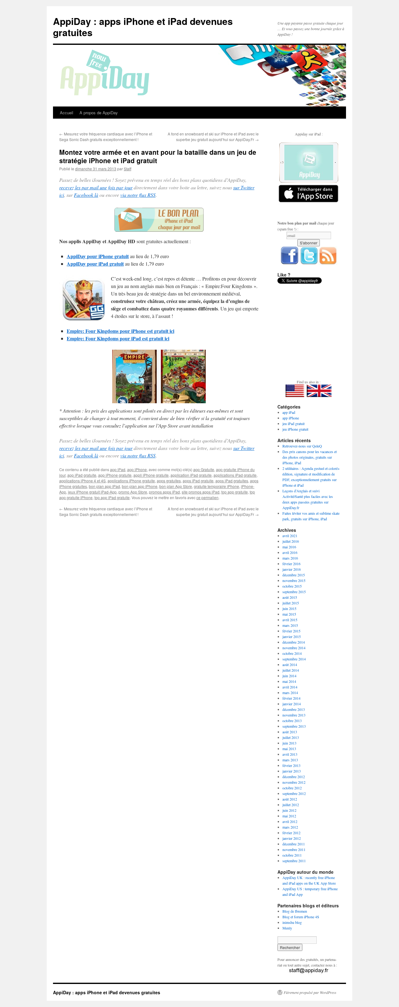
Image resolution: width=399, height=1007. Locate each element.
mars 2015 (290, 625)
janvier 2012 (291, 838)
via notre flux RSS (138, 194)
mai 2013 (289, 748)
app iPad (117, 469)
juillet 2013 (290, 737)
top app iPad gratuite (112, 497)
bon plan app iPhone (139, 486)
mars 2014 (290, 692)
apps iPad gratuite (198, 480)
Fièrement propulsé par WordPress (310, 992)
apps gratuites (169, 480)
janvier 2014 (291, 703)
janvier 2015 (291, 636)
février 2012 (291, 832)
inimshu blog (292, 922)
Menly (287, 927)
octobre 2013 (292, 720)
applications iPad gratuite (235, 475)
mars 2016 (290, 558)
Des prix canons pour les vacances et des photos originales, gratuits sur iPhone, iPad (309, 457)
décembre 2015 (293, 574)
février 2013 (291, 765)
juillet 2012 (290, 804)
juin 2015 (289, 608)
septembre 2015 (294, 591)
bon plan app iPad (104, 486)
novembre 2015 (293, 580)
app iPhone (137, 469)
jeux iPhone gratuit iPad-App (92, 491)
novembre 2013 (293, 714)
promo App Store (132, 491)
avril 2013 (289, 754)
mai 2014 (289, 681)
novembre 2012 (293, 782)
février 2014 (291, 698)
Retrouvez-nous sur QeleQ (302, 445)
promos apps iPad (164, 491)
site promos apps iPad (200, 491)
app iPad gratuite (81, 475)
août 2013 (289, 731)
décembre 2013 (293, 709)
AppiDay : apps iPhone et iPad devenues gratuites (143, 26)
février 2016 (291, 563)
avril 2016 (289, 552)
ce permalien (207, 497)
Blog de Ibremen (294, 911)
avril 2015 (289, 619)
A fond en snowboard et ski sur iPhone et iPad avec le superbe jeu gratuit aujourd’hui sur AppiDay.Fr (213, 136)
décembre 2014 (293, 642)
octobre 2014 (292, 653)
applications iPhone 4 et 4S (82, 480)
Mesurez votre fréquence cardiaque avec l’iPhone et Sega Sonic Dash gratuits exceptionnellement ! (105, 136)
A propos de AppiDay (98, 113)
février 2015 (291, 630)
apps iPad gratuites (231, 480)
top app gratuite (234, 491)
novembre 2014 (293, 647)
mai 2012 (289, 815)
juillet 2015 (290, 602)
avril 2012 (289, 821)
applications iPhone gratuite (131, 480)
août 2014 (289, 664)
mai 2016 (289, 546)
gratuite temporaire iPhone (216, 486)
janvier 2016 (291, 569)
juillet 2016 (290, 541)
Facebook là (86, 194)
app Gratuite (203, 469)
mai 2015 (289, 614)
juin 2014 (289, 675)
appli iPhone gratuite (151, 475)
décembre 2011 (293, 843)
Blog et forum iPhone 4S (300, 916)
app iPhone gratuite (115, 475)
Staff (127, 168)
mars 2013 (290, 759)
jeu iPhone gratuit (295, 429)
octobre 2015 (292, 586)
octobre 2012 (292, 787)
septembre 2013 (294, 726)
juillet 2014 (290, 670)
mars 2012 (290, 827)
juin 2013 (289, 742)
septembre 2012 (294, 793)
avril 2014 (289, 686)
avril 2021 (289, 535)
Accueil (66, 113)
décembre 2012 (293, 776)
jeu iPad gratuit (293, 423)
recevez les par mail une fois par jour (95, 187)
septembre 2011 (294, 860)
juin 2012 (289, 810)
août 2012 (289, 799)
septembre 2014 (294, 658)
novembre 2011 (293, 849)
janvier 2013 (291, 770)
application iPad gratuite (191, 475)
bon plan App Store (175, 486)
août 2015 (289, 597)
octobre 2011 (292, 855)
